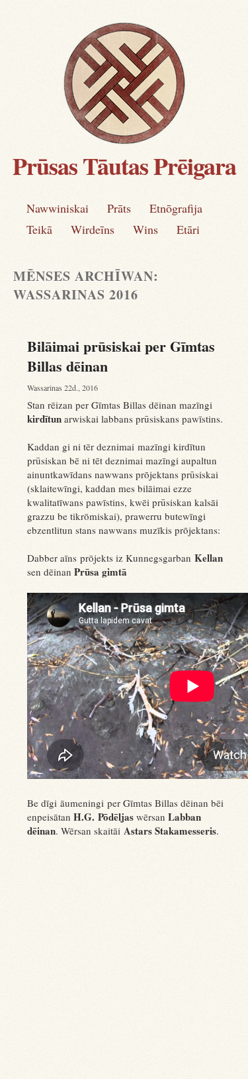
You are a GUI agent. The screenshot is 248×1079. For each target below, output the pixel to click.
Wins (145, 229)
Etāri (188, 229)
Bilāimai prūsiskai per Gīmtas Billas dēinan (121, 356)
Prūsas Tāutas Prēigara (124, 165)
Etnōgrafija (175, 208)
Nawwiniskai (57, 208)
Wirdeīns (92, 229)
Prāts (119, 208)
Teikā (39, 229)
